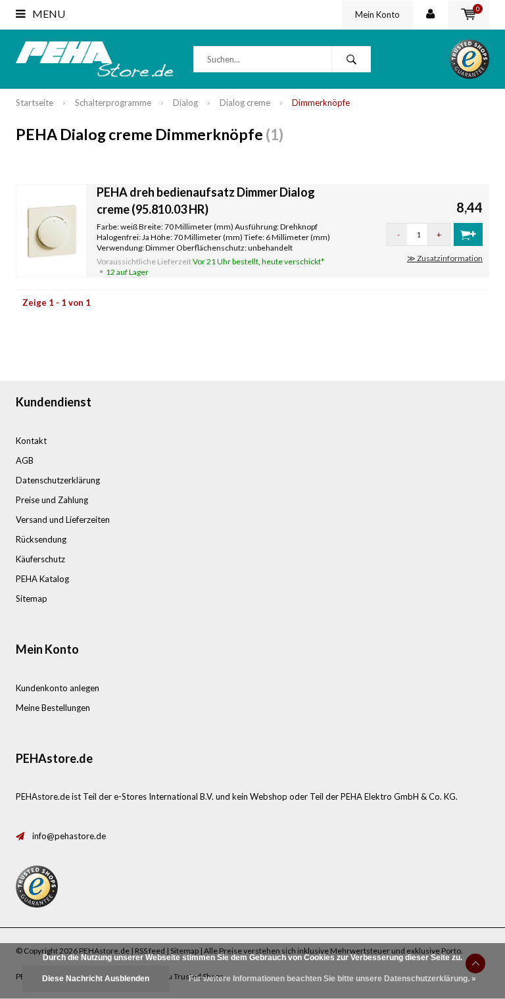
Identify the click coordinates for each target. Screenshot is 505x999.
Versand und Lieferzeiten (63, 519)
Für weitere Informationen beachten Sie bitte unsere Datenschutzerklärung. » (332, 978)
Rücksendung (41, 539)
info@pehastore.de (69, 836)
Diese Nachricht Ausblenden (95, 978)
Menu (47, 13)
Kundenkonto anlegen (57, 688)
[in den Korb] (468, 234)
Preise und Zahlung (52, 500)
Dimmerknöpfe (321, 102)
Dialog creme (245, 102)
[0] (468, 14)
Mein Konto (377, 14)
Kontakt (31, 440)
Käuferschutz (40, 559)
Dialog (185, 102)
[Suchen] (351, 59)
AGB (25, 460)
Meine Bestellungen (53, 707)
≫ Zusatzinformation (445, 258)
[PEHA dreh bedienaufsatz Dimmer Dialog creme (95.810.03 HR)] (51, 229)
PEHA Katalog (42, 578)
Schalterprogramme (113, 102)
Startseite (34, 102)
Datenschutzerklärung (58, 480)
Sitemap (31, 598)
